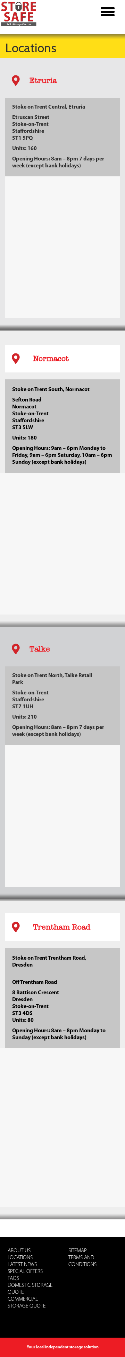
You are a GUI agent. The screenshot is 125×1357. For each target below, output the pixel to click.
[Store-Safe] (20, 12)
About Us (19, 1251)
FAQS (13, 1278)
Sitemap (77, 1251)
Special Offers (25, 1271)
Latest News (22, 1264)
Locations (20, 1258)
